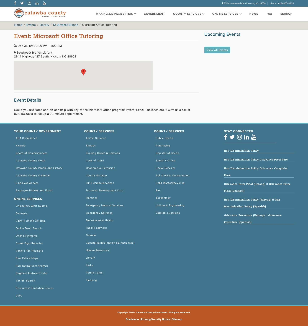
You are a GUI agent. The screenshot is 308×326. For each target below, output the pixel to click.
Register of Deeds (167, 152)
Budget (90, 145)
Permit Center (95, 272)
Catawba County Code (30, 160)
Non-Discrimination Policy (241, 151)
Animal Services (96, 138)
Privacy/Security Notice (155, 319)
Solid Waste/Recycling (170, 182)
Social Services (166, 167)
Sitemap (177, 319)
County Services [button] (187, 13)
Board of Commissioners (31, 152)
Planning (91, 280)
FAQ (269, 13)
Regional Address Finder (32, 273)
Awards (20, 145)
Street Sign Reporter (29, 243)
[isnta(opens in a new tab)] (240, 138)
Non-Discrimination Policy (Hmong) (248, 199)
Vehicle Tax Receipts (29, 250)
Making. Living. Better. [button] (115, 13)
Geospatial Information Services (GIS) (110, 242)
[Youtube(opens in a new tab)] (254, 138)
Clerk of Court (95, 160)
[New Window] (15, 3)
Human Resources (97, 250)
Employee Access (27, 182)
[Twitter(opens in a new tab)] (233, 138)
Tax (158, 190)
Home (18, 25)
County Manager (96, 175)
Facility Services (96, 227)
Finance (91, 235)
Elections (91, 197)
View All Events (217, 50)
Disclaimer (132, 319)
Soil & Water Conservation (172, 175)
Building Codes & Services (103, 152)
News (253, 13)
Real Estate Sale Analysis (32, 265)
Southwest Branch (65, 25)
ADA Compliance (26, 138)
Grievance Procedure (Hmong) (245, 215)
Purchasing (163, 145)
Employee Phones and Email (34, 190)
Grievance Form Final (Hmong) (245, 184)
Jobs (19, 295)
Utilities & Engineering (170, 205)
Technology (163, 197)
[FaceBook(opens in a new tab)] (227, 138)
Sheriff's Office (165, 160)
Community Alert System (32, 205)
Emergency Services (99, 212)
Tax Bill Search (25, 280)
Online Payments (27, 235)
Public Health (164, 138)
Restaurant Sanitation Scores (35, 288)
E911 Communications (100, 182)
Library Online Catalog (30, 220)
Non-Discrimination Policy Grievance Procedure (256, 159)
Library (44, 25)
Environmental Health (99, 220)
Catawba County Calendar (33, 175)
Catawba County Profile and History (39, 167)
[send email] (22, 3)
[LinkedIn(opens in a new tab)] (247, 138)
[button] (83, 72)
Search (286, 13)
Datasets (21, 213)
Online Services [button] (225, 13)
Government (154, 13)
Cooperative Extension (100, 167)
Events (31, 25)
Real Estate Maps (27, 258)
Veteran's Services (168, 212)
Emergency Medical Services (104, 205)
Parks (89, 265)
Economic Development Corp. (105, 190)
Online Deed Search (29, 228)
